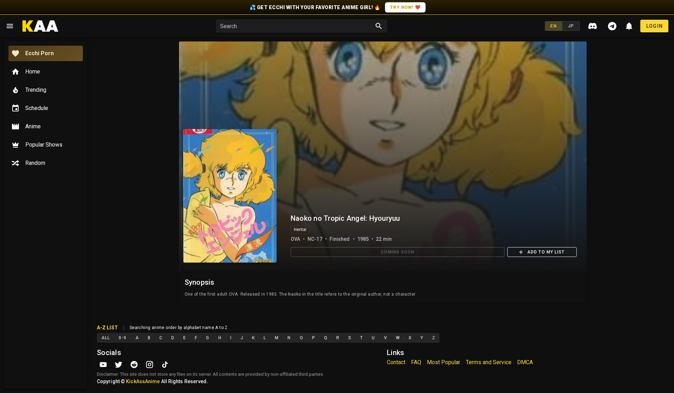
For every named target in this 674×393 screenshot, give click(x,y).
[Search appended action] (379, 26)
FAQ (416, 362)
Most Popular (443, 362)
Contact (396, 362)
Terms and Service (488, 362)
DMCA (525, 362)
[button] (296, 26)
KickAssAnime (143, 381)
